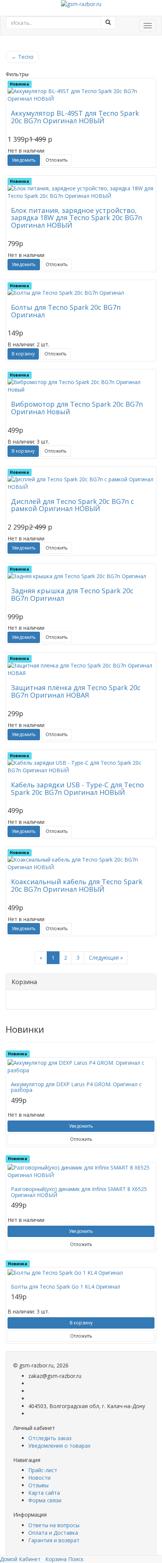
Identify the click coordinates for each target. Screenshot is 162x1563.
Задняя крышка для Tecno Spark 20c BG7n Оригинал (72, 594)
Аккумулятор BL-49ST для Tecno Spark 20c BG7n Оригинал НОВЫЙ (75, 117)
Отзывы (38, 1485)
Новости (39, 1477)
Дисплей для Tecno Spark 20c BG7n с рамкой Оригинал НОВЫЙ (72, 505)
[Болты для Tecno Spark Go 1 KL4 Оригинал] (81, 1273)
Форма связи (44, 1500)
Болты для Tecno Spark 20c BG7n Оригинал (66, 311)
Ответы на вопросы (53, 1525)
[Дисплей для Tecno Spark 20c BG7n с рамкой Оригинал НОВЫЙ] (81, 483)
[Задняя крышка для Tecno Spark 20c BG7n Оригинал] (81, 576)
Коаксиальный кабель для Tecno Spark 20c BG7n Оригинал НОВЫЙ (76, 885)
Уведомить (24, 160)
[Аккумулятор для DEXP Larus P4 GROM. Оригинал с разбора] (81, 1066)
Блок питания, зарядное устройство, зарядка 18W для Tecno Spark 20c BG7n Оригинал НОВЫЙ (76, 218)
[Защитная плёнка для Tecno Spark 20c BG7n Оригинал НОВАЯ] (81, 669)
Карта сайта (44, 1492)
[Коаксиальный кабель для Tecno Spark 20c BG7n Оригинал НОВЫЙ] (81, 863)
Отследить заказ (50, 1438)
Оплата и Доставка (53, 1532)
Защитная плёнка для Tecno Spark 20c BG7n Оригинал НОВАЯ (76, 691)
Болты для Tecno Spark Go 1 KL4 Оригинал (65, 1286)
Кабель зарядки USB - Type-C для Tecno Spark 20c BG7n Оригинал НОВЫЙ (77, 788)
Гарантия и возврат (53, 1540)
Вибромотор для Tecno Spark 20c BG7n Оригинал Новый (77, 408)
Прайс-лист (42, 1470)
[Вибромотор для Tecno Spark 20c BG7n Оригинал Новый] (81, 385)
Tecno (22, 56)
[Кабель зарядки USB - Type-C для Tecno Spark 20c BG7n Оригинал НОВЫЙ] (81, 766)
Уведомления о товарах (59, 1445)
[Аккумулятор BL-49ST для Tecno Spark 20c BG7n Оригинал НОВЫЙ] (81, 95)
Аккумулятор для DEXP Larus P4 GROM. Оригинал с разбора (76, 1087)
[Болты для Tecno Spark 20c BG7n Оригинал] (81, 293)
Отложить (57, 160)
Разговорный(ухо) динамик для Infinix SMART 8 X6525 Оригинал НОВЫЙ (79, 1191)
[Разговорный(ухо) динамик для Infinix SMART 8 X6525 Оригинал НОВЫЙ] (81, 1171)
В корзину (23, 354)
